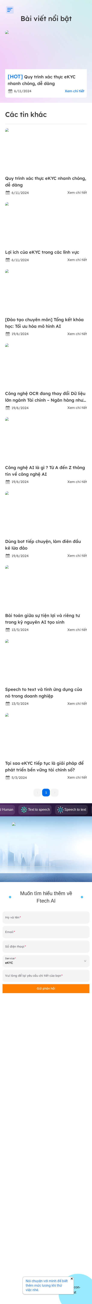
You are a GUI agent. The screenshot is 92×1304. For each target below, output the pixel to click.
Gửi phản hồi (46, 988)
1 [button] (46, 792)
